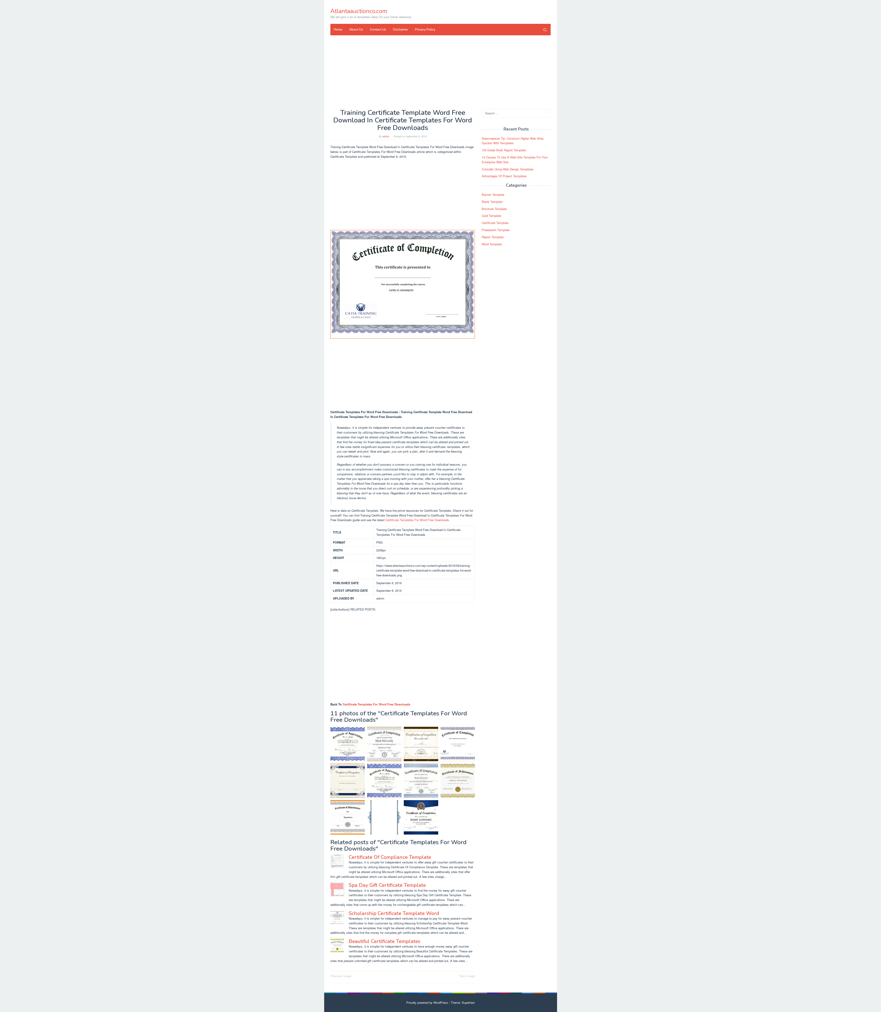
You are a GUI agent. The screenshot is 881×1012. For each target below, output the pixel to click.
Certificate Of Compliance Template (390, 857)
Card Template (491, 216)
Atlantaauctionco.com (358, 11)
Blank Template (492, 201)
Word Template (492, 244)
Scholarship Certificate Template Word (394, 913)
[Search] (545, 29)
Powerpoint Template (496, 230)
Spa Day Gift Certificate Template (387, 885)
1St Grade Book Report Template (504, 150)
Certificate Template (495, 223)
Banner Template (493, 194)
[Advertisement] (440, 72)
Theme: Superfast (463, 1002)
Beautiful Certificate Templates (384, 941)
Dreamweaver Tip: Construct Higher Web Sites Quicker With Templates (513, 140)
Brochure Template (494, 209)
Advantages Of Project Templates (504, 176)
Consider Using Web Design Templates (508, 169)
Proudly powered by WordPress (427, 1002)
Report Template (493, 237)
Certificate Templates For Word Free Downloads (417, 520)
